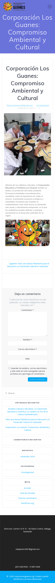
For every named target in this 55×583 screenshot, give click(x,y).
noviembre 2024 (28, 456)
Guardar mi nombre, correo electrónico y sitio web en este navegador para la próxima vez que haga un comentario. (28, 371)
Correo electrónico (27, 349)
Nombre (27, 339)
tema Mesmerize (34, 579)
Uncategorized (42, 105)
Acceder (27, 488)
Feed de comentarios (27, 498)
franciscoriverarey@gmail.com (20, 105)
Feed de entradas (27, 493)
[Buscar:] (27, 393)
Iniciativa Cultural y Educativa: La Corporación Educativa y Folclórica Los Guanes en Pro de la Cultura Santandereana (27, 412)
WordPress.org (27, 503)
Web (27, 358)
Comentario (27, 310)
